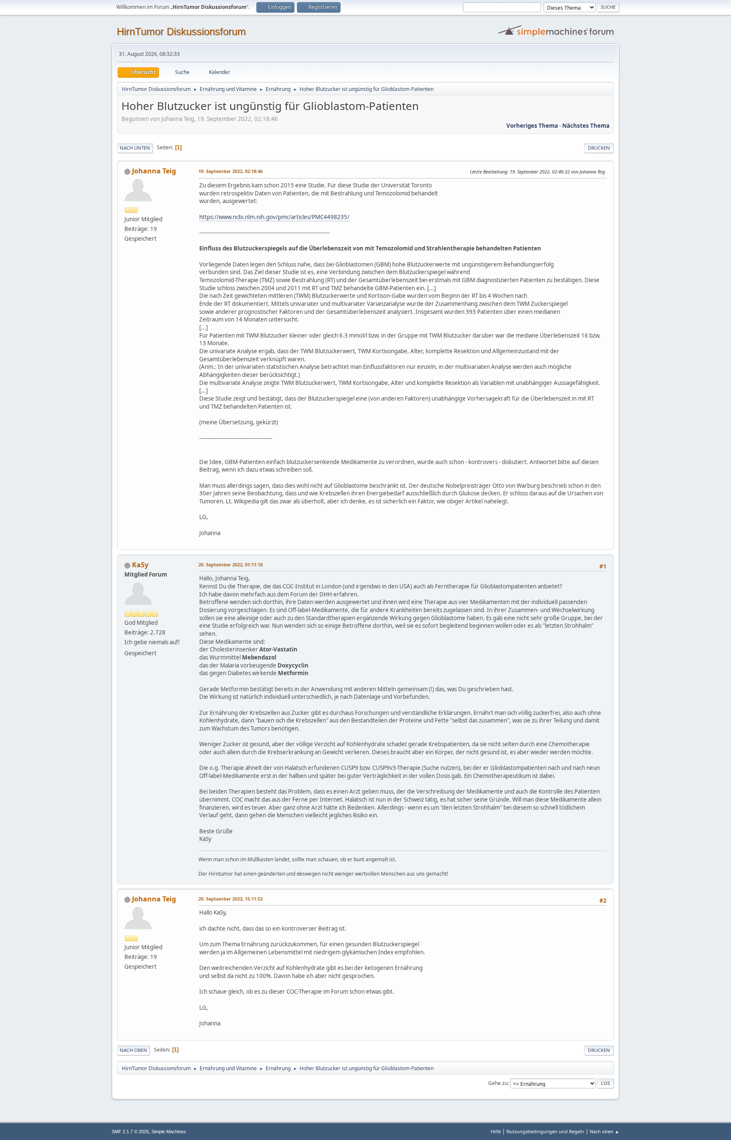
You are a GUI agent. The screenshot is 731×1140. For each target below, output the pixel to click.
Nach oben (133, 1050)
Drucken (599, 148)
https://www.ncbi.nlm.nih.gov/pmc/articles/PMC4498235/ (274, 217)
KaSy (140, 564)
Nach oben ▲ (604, 1131)
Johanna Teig (154, 171)
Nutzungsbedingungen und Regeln (545, 1131)
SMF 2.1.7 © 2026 (130, 1131)
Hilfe (496, 1131)
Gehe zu (498, 1083)
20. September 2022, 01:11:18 (230, 564)
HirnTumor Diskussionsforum (181, 31)
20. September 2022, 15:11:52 (230, 899)
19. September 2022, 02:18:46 (230, 171)
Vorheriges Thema (532, 125)
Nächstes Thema (586, 125)
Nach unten (135, 148)
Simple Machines (168, 1131)
